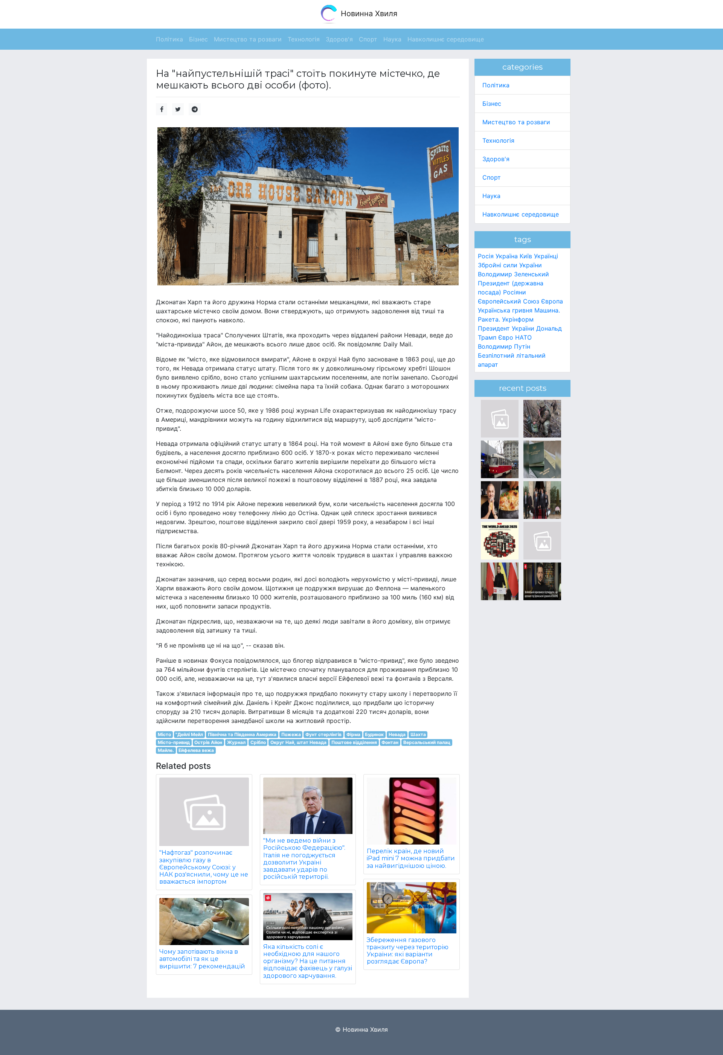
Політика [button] (169, 39)
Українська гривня (505, 310)
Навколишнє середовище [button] (445, 39)
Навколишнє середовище (520, 214)
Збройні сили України (510, 265)
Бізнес (491, 103)
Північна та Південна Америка (242, 734)
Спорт (491, 177)
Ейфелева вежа (196, 750)
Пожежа (291, 734)
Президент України (506, 328)
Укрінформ (518, 319)
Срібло (258, 742)
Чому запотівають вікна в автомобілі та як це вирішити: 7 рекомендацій (202, 959)
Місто (164, 734)
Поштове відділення (354, 742)
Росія (486, 256)
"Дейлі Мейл (189, 734)
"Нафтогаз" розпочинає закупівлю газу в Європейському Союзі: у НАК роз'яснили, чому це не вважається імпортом (203, 867)
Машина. (547, 310)
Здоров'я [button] (339, 39)
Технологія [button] (304, 39)
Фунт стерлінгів (323, 734)
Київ (526, 256)
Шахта (418, 734)
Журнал (236, 742)
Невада (397, 734)
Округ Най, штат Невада (298, 742)
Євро (505, 337)
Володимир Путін (504, 346)
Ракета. (489, 319)
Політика (495, 85)
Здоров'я (495, 159)
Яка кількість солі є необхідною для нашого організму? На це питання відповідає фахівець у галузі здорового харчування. (307, 961)
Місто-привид (174, 742)
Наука (491, 196)
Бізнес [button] (198, 39)
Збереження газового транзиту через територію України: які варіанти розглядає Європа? (407, 950)
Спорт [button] (368, 39)
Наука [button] (392, 39)
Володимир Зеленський (513, 274)
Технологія (498, 140)
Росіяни (514, 292)
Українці (546, 256)
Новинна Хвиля (368, 13)
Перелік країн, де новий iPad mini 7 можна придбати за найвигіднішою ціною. (411, 858)
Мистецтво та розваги (516, 122)
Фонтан (389, 742)
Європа (552, 301)
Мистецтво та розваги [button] (248, 39)
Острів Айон (208, 742)
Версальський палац (426, 742)
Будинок (374, 734)
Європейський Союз (508, 301)
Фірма (353, 734)
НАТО (523, 337)
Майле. (166, 750)
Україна (507, 256)
